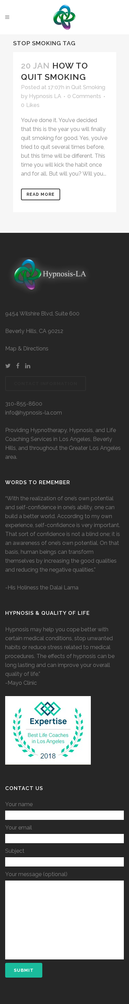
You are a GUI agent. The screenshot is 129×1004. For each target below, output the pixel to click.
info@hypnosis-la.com (33, 412)
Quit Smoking (88, 87)
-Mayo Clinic (21, 683)
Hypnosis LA (45, 96)
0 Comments (84, 96)
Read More (40, 194)
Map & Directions (27, 348)
